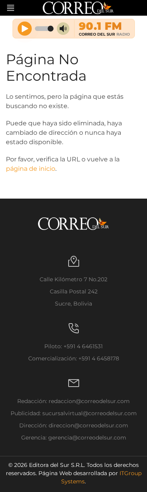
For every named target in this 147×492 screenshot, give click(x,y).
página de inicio (30, 168)
